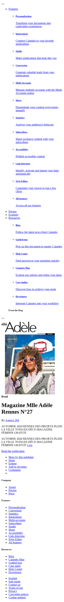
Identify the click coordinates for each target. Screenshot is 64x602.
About (12, 487)
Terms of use (16, 587)
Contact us (14, 584)
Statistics (13, 513)
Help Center (15, 569)
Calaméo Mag (16, 559)
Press (11, 493)
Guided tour (15, 562)
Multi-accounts (17, 520)
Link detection (17, 536)
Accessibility (16, 532)
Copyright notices (18, 594)
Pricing (13, 211)
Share (12, 529)
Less (29, 445)
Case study (15, 565)
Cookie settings (17, 597)
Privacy (13, 591)
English (13, 578)
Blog (11, 556)
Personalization (17, 507)
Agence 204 (12, 420)
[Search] (2, 318)
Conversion (15, 510)
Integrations (15, 516)
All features (15, 542)
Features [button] (13, 8)
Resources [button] (14, 217)
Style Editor (15, 539)
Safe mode (14, 581)
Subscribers (15, 523)
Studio (12, 526)
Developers (15, 572)
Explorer (13, 214)
